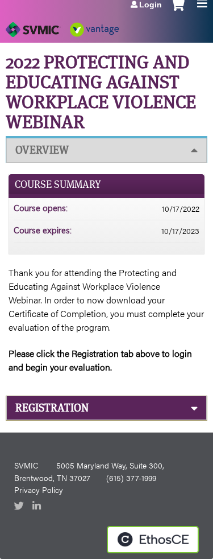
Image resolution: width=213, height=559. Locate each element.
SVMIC (26, 465)
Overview (42, 150)
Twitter (20, 506)
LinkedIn (38, 506)
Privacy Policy (38, 489)
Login (150, 5)
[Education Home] (62, 25)
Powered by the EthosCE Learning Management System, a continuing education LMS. (153, 539)
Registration (52, 408)
